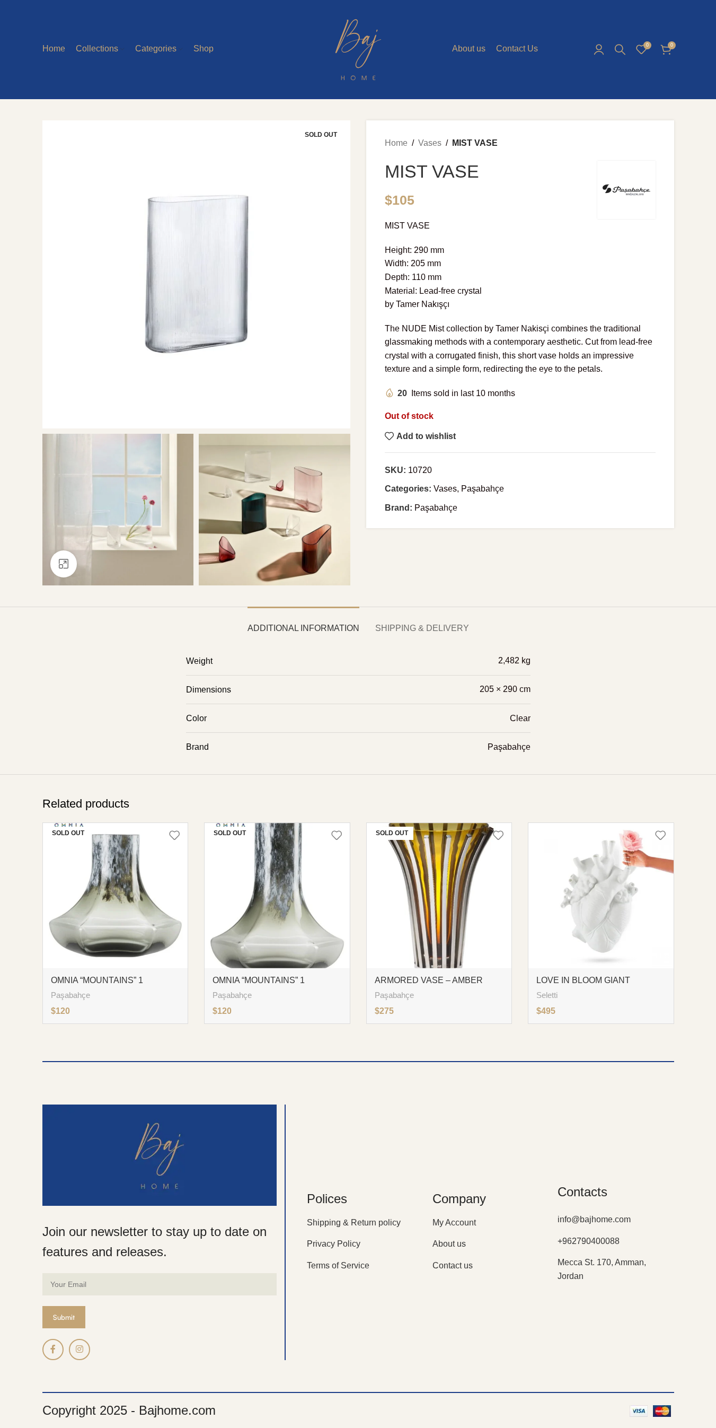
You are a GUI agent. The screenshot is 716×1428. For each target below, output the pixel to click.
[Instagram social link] (79, 1349)
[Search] (620, 49)
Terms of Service (338, 1265)
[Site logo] (358, 48)
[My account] (598, 49)
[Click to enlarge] (63, 563)
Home (396, 142)
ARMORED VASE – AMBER (429, 980)
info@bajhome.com (594, 1219)
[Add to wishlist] (174, 835)
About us (449, 1243)
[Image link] (159, 1154)
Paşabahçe (482, 488)
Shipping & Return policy (354, 1222)
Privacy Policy (333, 1243)
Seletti (547, 995)
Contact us (452, 1265)
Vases (429, 142)
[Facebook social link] (53, 1349)
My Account (454, 1222)
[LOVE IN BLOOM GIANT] (601, 895)
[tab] (303, 623)
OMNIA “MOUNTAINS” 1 (97, 980)
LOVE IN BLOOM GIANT (583, 980)
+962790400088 (589, 1241)
